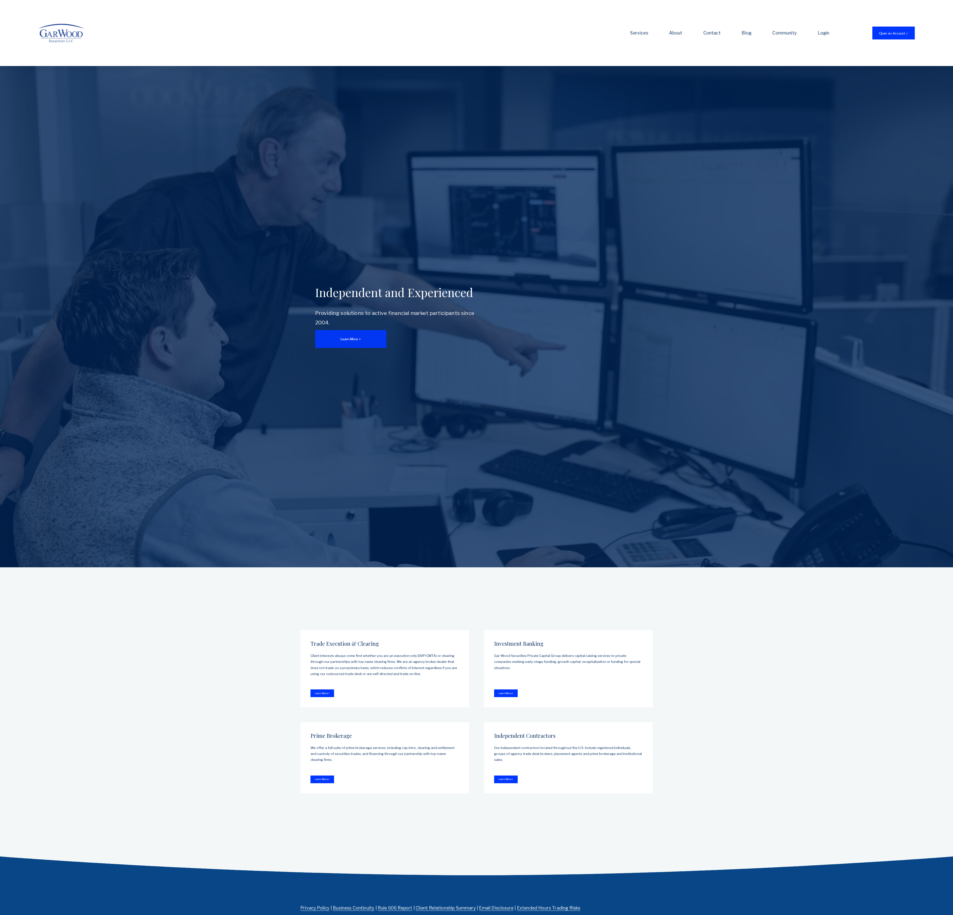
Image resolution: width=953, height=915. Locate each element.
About (675, 32)
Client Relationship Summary (446, 908)
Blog (746, 32)
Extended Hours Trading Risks (548, 908)
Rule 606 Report (395, 908)
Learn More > (350, 339)
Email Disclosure (496, 908)
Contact (712, 32)
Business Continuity (353, 908)
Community (784, 32)
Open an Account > (893, 33)
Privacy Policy (314, 908)
